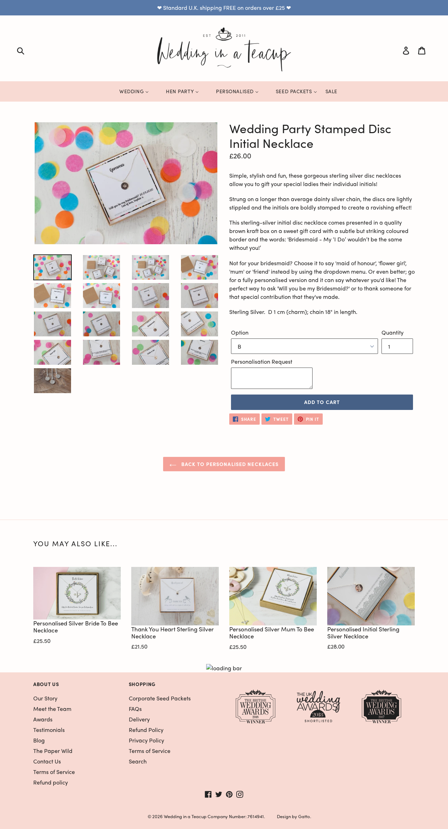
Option (239, 332)
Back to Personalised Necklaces (229, 463)
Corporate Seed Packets (160, 698)
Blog (39, 740)
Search (138, 761)
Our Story (45, 698)
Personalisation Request (261, 361)
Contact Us (47, 761)
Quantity (393, 332)
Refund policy (50, 782)
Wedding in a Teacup (185, 816)
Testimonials (49, 730)
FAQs (135, 709)
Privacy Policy (146, 740)
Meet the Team (52, 709)
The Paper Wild (52, 751)
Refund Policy (146, 730)
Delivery (139, 719)
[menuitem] (129, 91)
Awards (42, 719)
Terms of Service (54, 772)
